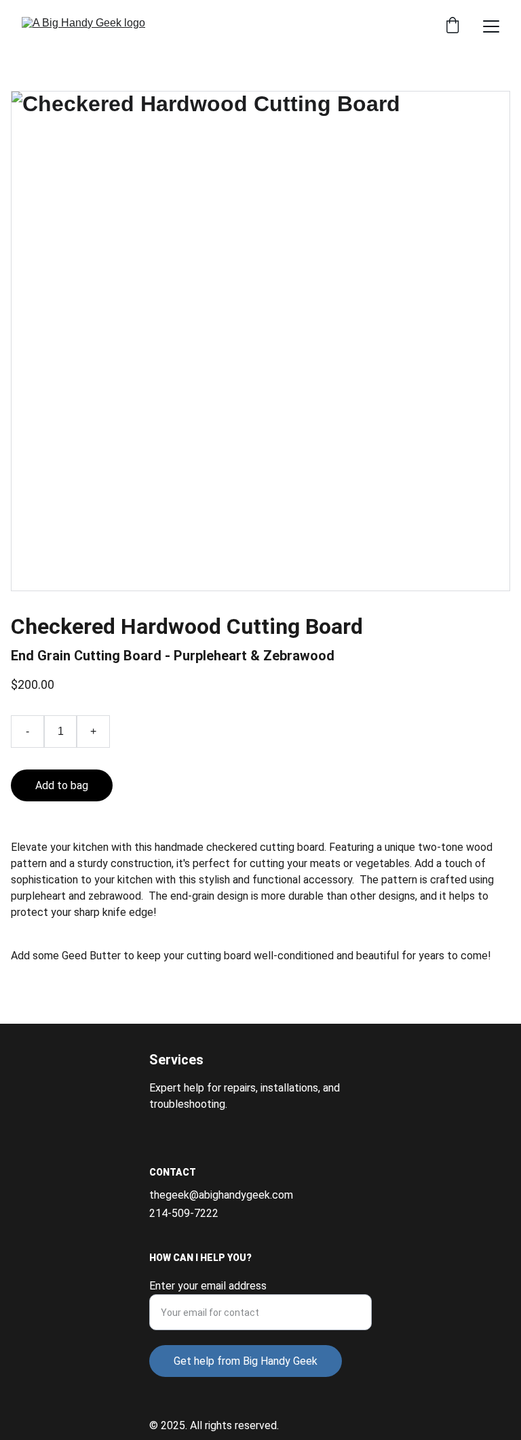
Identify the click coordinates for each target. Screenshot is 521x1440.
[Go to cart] (452, 26)
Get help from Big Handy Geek (245, 1361)
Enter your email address (208, 1285)
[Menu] (491, 26)
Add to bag (61, 785)
